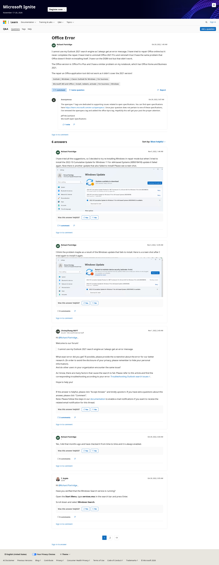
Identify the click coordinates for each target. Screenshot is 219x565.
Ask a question (208, 29)
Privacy (59, 560)
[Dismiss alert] (214, 5)
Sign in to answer (59, 544)
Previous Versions (24, 560)
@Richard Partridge (68, 337)
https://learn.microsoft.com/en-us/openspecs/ (84, 107)
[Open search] (206, 22)
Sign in (213, 22)
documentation (97, 399)
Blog (37, 560)
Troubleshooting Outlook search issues (129, 376)
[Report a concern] (74, 125)
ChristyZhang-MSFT (69, 330)
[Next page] (116, 537)
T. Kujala (64, 478)
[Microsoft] (4, 22)
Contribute (48, 560)
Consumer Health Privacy (77, 560)
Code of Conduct (114, 560)
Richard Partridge (64, 44)
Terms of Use (98, 560)
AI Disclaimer (8, 560)
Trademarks (131, 560)
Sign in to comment (60, 134)
